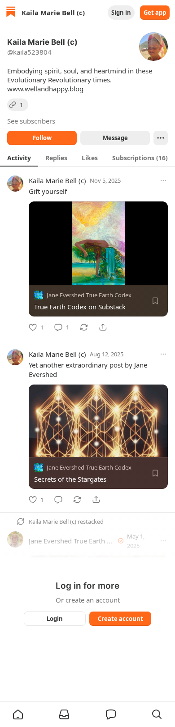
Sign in (121, 13)
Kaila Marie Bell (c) (57, 180)
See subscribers (31, 120)
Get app (155, 13)
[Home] (10, 12)
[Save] (155, 301)
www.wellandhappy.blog (45, 88)
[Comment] (58, 499)
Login (55, 619)
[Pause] (39, 275)
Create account (120, 619)
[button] (18, 714)
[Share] (102, 327)
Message (115, 138)
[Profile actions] (160, 138)
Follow (42, 138)
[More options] (163, 180)
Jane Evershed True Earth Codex (89, 295)
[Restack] (84, 327)
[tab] (19, 158)
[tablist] (87, 158)
